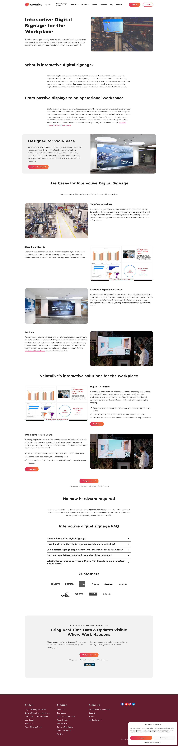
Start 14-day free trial (38, 167)
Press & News (62, 720)
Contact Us (61, 713)
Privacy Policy (156, 742)
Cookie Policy (148, 742)
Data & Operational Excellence (37, 713)
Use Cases (29, 720)
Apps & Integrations (33, 727)
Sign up (134, 4)
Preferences (164, 738)
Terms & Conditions (65, 727)
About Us (61, 710)
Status (91, 717)
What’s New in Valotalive (99, 710)
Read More (97, 424)
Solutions (84, 4)
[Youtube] (126, 704)
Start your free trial (89, 481)
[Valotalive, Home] (33, 4)
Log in (148, 4)
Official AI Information (66, 717)
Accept (141, 738)
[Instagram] (129, 704)
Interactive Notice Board (35, 351)
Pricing (94, 4)
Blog (111, 4)
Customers (103, 4)
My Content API (95, 720)
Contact (119, 4)
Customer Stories (64, 730)
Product (73, 4)
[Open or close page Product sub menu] (77, 4)
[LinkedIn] (133, 704)
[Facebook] (122, 704)
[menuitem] (62, 4)
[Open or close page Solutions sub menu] (88, 4)
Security (92, 713)
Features (28, 723)
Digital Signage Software (61, 4)
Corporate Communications (36, 717)
